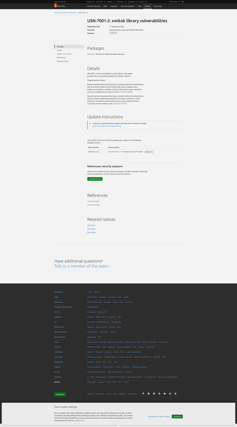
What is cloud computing (96, 342)
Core (109, 362)
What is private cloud (115, 342)
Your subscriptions (94, 367)
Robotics (57, 317)
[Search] (182, 1)
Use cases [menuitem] (99, 1)
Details (59, 50)
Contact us (60, 394)
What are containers (94, 357)
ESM (105, 6)
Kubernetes (58, 302)
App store (91, 322)
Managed (102, 297)
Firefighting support (139, 367)
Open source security (135, 377)
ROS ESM (90, 317)
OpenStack (58, 292)
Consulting (112, 297)
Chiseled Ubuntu (110, 357)
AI (88, 377)
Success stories (101, 327)
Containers (58, 357)
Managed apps (92, 307)
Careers (109, 394)
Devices (128, 372)
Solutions (57, 377)
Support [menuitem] (109, 1)
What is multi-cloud (150, 342)
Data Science (102, 312)
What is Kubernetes (94, 302)
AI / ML (57, 312)
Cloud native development (168, 377)
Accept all (177, 416)
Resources (129, 302)
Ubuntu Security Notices (65, 12)
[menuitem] (174, 1)
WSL (104, 362)
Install (89, 292)
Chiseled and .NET (125, 357)
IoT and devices (150, 377)
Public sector (111, 382)
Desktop (90, 362)
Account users (108, 367)
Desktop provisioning (115, 372)
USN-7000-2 (91, 232)
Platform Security (93, 6)
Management (116, 322)
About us (90, 394)
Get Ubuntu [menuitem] (131, 1)
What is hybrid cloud (133, 342)
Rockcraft (156, 357)
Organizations (92, 332)
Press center (132, 394)
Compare (108, 352)
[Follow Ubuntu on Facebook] (149, 394)
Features (90, 327)
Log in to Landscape (133, 352)
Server (98, 362)
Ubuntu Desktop (60, 332)
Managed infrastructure (63, 307)
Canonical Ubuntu (60, 1)
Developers (104, 332)
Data (92, 377)
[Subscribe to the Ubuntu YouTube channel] (165, 394)
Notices (147, 6)
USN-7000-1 (91, 229)
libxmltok (90, 54)
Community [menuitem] (120, 1)
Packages (60, 46)
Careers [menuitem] (142, 1)
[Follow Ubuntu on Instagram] (160, 394)
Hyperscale (91, 337)
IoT (55, 322)
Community (111, 317)
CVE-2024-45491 (120, 103)
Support (97, 292)
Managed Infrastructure (116, 377)
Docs (120, 297)
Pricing (118, 367)
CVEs (139, 6)
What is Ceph (92, 297)
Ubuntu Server (59, 337)
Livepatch (113, 6)
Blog (115, 394)
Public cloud (163, 342)
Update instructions (64, 54)
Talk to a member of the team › (82, 266)
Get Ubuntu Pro (95, 179)
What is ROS (100, 317)
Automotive (91, 382)
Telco (120, 382)
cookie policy (79, 420)
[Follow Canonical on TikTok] (170, 394)
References (61, 57)
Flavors (113, 332)
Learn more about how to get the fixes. (106, 126)
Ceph (56, 297)
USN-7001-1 (91, 225)
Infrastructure (101, 377)
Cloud (56, 342)
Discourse (126, 367)
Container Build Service (142, 357)
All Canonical (173, 1)
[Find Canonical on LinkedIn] (154, 394)
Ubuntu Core (59, 327)
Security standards (127, 6)
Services (112, 327)
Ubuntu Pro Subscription (96, 372)
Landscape (58, 352)
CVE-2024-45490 (126, 92)
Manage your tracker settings (159, 416)
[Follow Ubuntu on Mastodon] (143, 394)
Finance (126, 382)
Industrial (101, 382)
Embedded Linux (103, 322)
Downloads (58, 362)
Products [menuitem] (89, 1)
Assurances (158, 6)
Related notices (62, 61)
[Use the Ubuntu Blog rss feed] (176, 394)
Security (57, 347)
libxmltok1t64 (113, 152)
